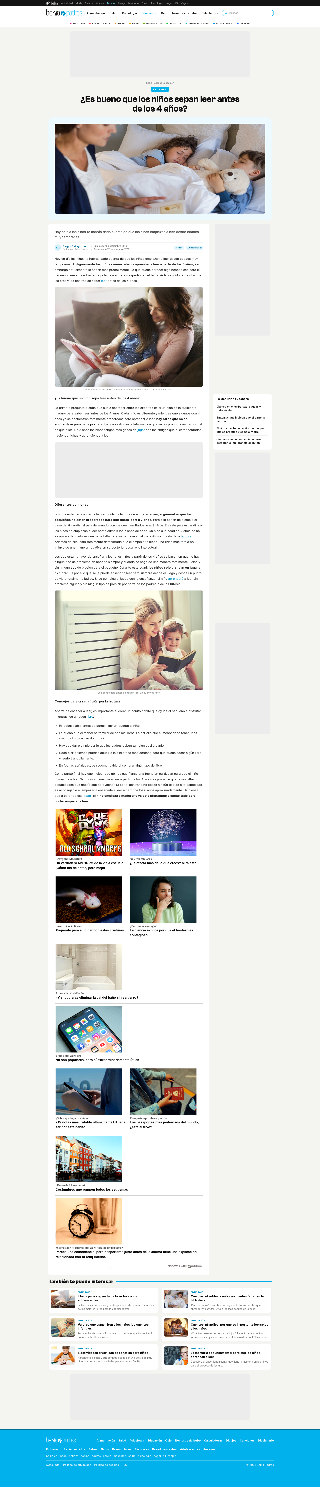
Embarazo (53, 1449)
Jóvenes (209, 1449)
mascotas (120, 1455)
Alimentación (95, 13)
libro (90, 716)
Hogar (169, 3)
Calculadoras (210, 13)
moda (63, 1455)
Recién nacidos (74, 1449)
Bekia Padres (153, 83)
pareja (107, 1455)
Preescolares (121, 1449)
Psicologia (129, 13)
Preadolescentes (164, 1449)
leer (104, 281)
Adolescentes (190, 1449)
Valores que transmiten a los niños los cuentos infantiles (113, 1326)
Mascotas (133, 3)
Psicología (157, 3)
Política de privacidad (77, 1464)
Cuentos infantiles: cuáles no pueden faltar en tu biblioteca (227, 1298)
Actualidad (67, 3)
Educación (149, 13)
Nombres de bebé (184, 13)
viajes (172, 1455)
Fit (176, 3)
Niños (105, 1449)
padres (96, 1455)
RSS (124, 1464)
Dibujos (231, 1440)
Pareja (121, 3)
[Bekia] (52, 3)
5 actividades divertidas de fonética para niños (113, 1353)
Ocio (164, 13)
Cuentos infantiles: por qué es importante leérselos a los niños (229, 1326)
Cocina (100, 3)
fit (164, 1455)
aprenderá (175, 578)
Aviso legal (53, 1464)
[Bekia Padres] (64, 13)
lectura (186, 536)
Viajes (184, 3)
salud (132, 1455)
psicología (144, 1455)
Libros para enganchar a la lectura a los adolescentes (107, 1298)
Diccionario (266, 1440)
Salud (145, 3)
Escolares (142, 1449)
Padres (111, 3)
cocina (85, 1455)
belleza (74, 1455)
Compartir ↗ (194, 247)
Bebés (93, 1449)
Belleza (89, 3)
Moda (79, 3)
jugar (141, 430)
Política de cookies (106, 1464)
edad (87, 796)
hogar (157, 1455)
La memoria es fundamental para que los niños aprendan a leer (225, 1355)
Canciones (247, 1440)
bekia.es (51, 1455)
